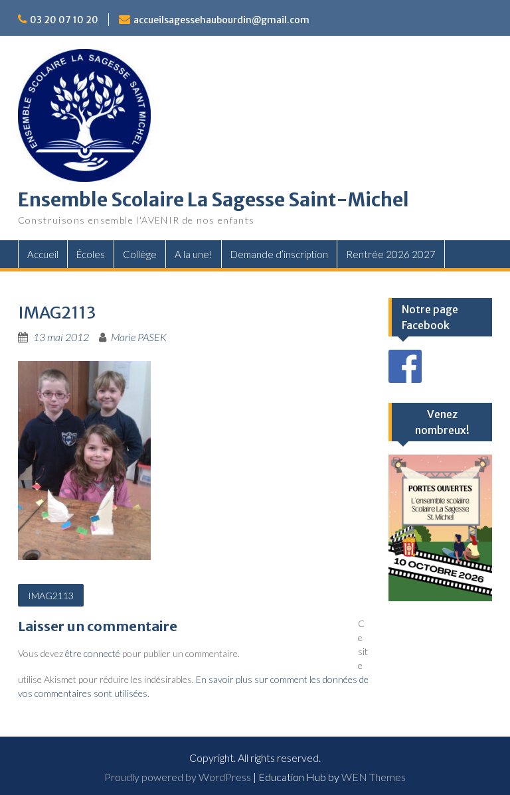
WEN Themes (373, 776)
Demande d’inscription (279, 254)
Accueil (42, 254)
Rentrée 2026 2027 (391, 254)
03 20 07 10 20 (64, 20)
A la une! (193, 254)
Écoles (90, 254)
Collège (140, 254)
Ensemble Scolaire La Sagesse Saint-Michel (213, 200)
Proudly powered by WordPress (177, 776)
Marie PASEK (139, 336)
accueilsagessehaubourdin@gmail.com (221, 20)
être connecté (92, 653)
